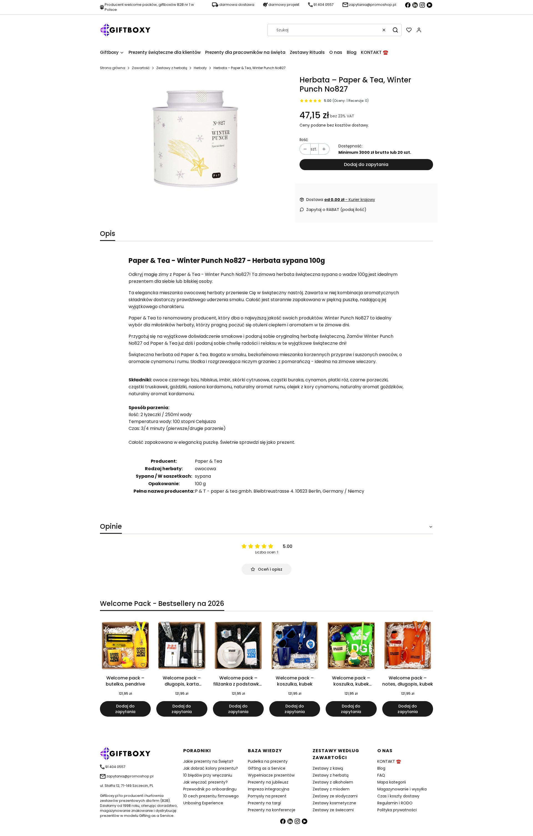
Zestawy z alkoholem (333, 782)
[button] (395, 30)
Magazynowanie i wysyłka (402, 789)
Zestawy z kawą (328, 768)
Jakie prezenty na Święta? (208, 761)
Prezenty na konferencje (271, 810)
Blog (381, 768)
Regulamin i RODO (395, 803)
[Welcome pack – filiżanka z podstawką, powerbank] (238, 646)
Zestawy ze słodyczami (335, 796)
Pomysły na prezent (267, 796)
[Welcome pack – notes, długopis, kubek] (407, 646)
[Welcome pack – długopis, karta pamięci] (181, 646)
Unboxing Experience (203, 803)
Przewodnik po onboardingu (210, 789)
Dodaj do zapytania (366, 164)
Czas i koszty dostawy (398, 796)
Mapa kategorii (391, 782)
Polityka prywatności (397, 810)
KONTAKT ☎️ (389, 761)
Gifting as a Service (266, 768)
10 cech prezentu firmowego (211, 796)
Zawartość (141, 68)
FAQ (381, 775)
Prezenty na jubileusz (268, 782)
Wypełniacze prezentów (271, 775)
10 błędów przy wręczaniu (207, 775)
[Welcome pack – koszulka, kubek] (294, 646)
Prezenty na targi (264, 803)
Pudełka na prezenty (268, 761)
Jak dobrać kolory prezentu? (210, 768)
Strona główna (112, 68)
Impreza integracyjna (268, 789)
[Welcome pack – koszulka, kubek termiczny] (351, 646)
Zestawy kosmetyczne (334, 803)
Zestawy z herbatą (171, 68)
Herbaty (200, 68)
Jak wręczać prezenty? (205, 782)
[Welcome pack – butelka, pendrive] (125, 646)
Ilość (304, 139)
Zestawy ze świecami (333, 810)
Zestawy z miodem (331, 789)
